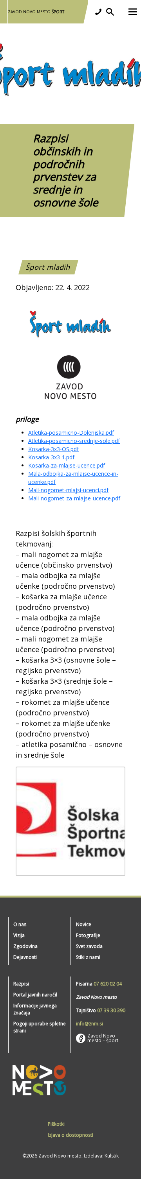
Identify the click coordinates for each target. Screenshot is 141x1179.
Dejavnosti (25, 957)
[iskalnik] (110, 12)
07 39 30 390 (111, 1010)
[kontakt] (98, 12)
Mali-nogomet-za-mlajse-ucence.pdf (74, 498)
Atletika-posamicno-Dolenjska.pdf (71, 432)
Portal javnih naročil (35, 994)
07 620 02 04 (108, 983)
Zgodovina (25, 946)
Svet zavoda (89, 946)
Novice (83, 924)
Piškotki (56, 1124)
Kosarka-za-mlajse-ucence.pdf (66, 465)
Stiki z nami (88, 957)
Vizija (19, 935)
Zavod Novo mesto (36, 11)
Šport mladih (48, 267)
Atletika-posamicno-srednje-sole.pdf (74, 440)
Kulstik (112, 1155)
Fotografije (88, 935)
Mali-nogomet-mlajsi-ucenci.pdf (68, 490)
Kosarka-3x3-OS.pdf (53, 449)
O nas (19, 924)
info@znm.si (89, 1023)
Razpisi (21, 983)
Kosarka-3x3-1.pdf (51, 457)
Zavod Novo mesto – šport (102, 1038)
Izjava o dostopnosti (70, 1135)
